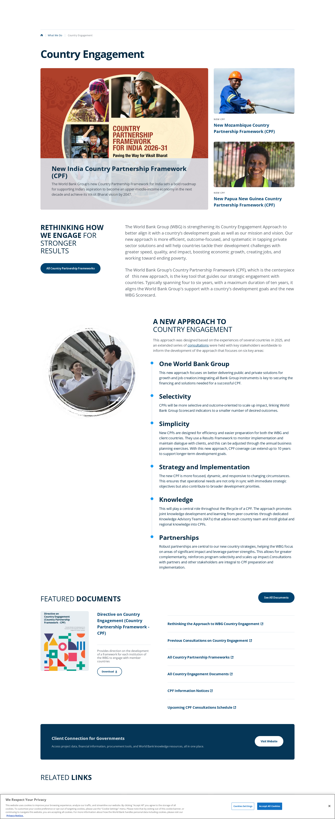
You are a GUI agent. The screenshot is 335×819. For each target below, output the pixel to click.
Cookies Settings (242, 806)
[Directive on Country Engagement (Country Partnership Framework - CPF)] (64, 641)
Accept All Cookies (269, 806)
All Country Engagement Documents (198, 674)
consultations (198, 345)
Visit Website (269, 741)
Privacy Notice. (15, 815)
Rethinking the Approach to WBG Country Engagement (213, 623)
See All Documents (276, 597)
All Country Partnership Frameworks (70, 268)
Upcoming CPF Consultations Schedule (200, 707)
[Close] (329, 806)
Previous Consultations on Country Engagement (208, 640)
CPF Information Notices (188, 690)
